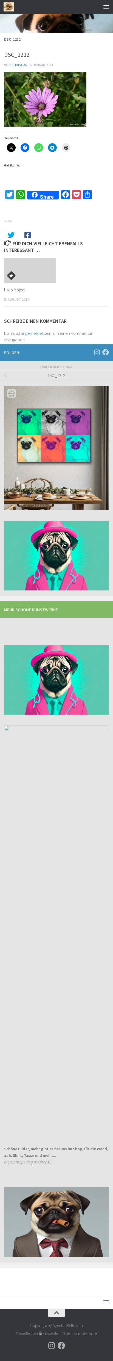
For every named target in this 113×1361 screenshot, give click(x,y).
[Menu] (106, 7)
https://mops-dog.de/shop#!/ (28, 1162)
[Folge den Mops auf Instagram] (97, 352)
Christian (19, 65)
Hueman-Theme (85, 1333)
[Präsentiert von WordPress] (40, 1333)
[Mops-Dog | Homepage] (10, 6)
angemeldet (32, 333)
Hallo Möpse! (15, 290)
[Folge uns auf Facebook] (105, 352)
